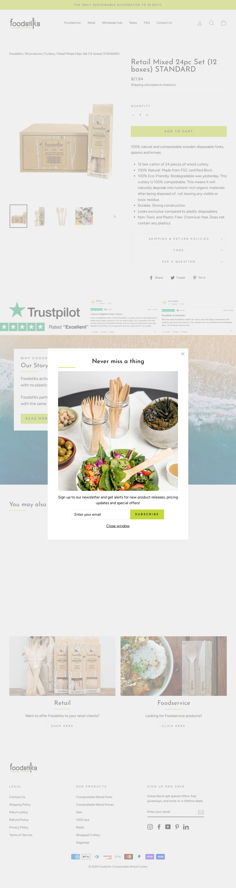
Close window (118, 526)
